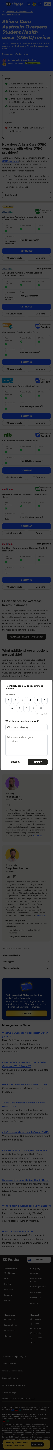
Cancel (15, 762)
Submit (38, 762)
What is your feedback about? (22, 721)
